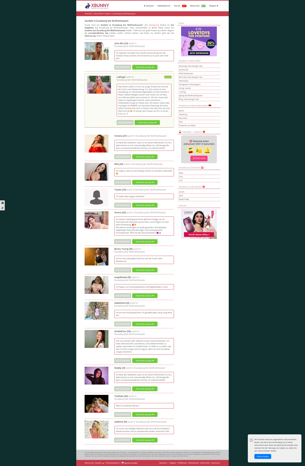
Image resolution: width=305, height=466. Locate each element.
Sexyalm (98, 463)
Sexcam (180, 5)
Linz (180, 180)
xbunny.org (154, 25)
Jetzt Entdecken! (123, 67)
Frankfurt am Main (187, 125)
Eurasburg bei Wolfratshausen (129, 46)
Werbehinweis (193, 463)
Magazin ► (214, 5)
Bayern (108, 13)
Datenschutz (205, 463)
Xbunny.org (89, 463)
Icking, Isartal (185, 88)
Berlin (181, 110)
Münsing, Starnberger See (190, 66)
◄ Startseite (148, 5)
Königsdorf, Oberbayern (190, 84)
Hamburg (183, 114)
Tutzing (182, 92)
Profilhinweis (182, 463)
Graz (181, 176)
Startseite (88, 13)
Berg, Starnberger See (189, 99)
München (183, 118)
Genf (181, 195)
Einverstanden (263, 456)
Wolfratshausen (186, 73)
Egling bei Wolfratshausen (190, 95)
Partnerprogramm (113, 463)
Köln (181, 121)
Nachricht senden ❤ (145, 67)
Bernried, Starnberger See (190, 77)
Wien (181, 173)
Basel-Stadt (184, 199)
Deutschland (98, 13)
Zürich (181, 192)
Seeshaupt (183, 80)
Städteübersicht (163, 5)
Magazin (173, 463)
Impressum (215, 463)
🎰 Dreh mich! (199, 158)
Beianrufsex (197, 5)
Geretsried (183, 69)
